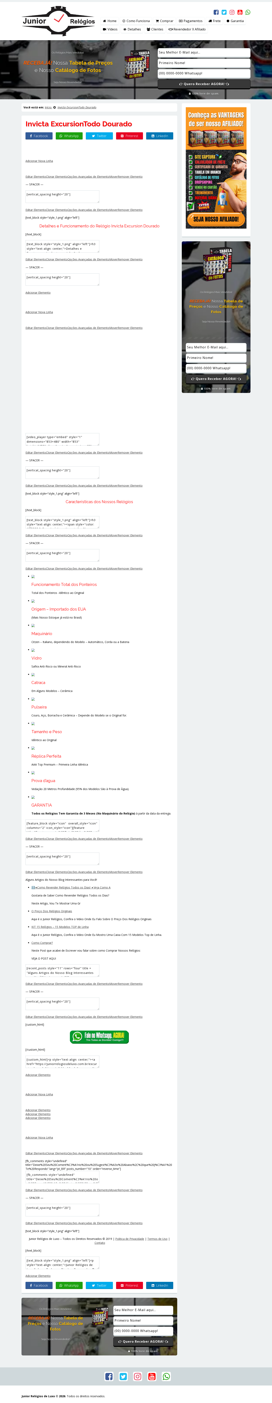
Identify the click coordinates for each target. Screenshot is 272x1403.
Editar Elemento (35, 176)
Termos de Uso (157, 1239)
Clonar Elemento (57, 176)
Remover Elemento (130, 176)
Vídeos (112, 29)
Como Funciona (138, 21)
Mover (113, 176)
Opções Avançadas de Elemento (88, 176)
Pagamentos (193, 21)
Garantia (237, 21)
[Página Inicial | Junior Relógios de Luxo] (58, 21)
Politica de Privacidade (129, 1239)
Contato (100, 1243)
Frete (216, 21)
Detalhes (134, 29)
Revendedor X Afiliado (189, 29)
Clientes (157, 29)
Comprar (166, 21)
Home (111, 21)
